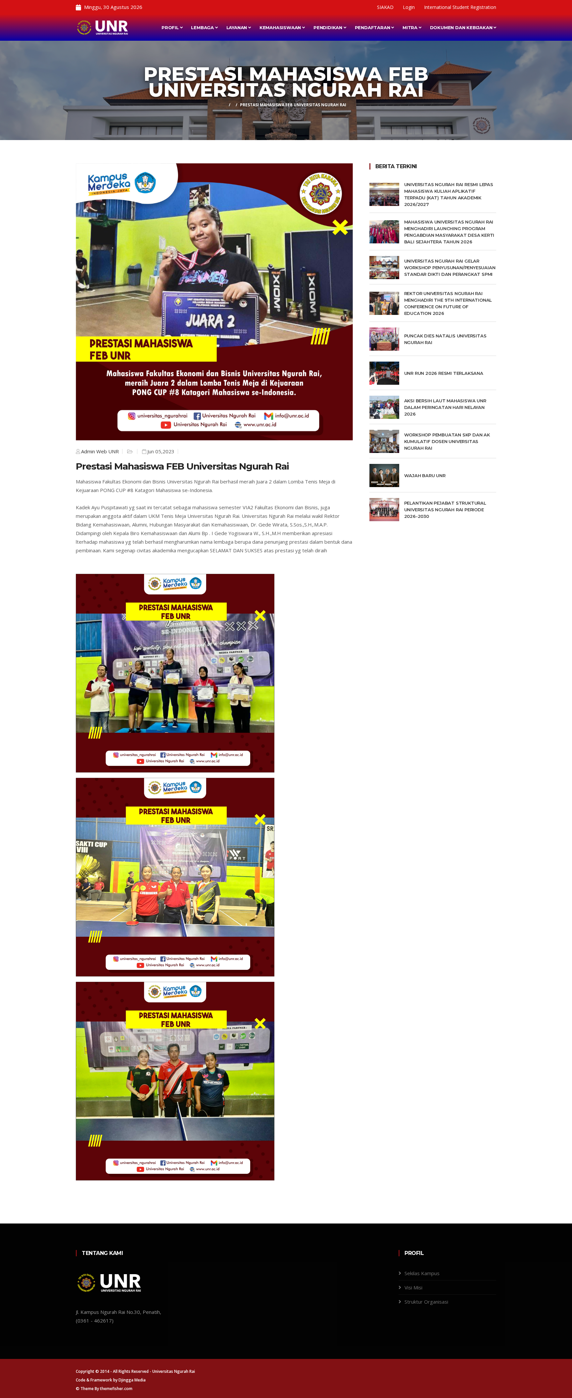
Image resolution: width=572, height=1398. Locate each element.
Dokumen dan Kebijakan (462, 27)
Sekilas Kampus (422, 1273)
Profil (171, 27)
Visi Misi (413, 1287)
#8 (130, 490)
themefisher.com (116, 1388)
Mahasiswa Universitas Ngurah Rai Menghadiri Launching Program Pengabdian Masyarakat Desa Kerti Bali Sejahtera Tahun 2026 (449, 231)
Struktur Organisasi (426, 1301)
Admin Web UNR (100, 451)
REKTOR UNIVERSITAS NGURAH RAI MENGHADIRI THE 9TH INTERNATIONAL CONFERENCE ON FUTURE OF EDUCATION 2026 (448, 303)
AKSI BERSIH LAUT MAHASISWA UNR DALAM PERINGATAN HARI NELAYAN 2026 (445, 407)
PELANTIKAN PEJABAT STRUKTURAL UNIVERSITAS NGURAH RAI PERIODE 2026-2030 (445, 509)
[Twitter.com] (367, 7)
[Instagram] (357, 7)
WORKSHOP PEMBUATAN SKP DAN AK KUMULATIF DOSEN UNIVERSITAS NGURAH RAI (447, 441)
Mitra (411, 27)
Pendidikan (328, 27)
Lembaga (203, 27)
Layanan (237, 27)
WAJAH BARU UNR (425, 475)
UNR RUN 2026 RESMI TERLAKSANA (444, 373)
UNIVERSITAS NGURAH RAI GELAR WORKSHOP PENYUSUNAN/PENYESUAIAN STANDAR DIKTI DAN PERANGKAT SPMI (450, 267)
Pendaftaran (373, 27)
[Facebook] (349, 7)
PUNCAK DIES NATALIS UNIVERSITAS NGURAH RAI (445, 339)
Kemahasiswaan (281, 27)
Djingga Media (132, 1380)
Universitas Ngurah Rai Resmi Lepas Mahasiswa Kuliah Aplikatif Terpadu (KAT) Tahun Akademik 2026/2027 (448, 194)
